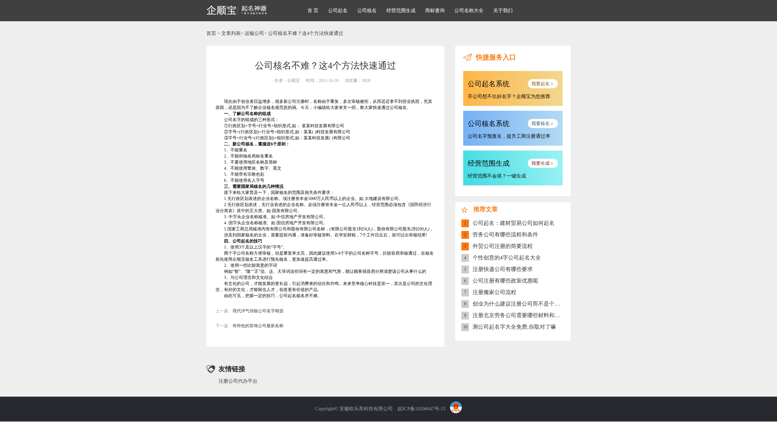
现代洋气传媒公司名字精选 (249, 311)
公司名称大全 (469, 10)
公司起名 (338, 10)
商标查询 (435, 10)
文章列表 (231, 33)
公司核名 (367, 10)
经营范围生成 (401, 10)
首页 (211, 33)
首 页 (312, 10)
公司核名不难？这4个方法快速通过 (305, 33)
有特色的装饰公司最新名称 (249, 326)
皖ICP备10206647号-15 (422, 408)
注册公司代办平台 (238, 381)
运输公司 (254, 33)
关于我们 (503, 10)
